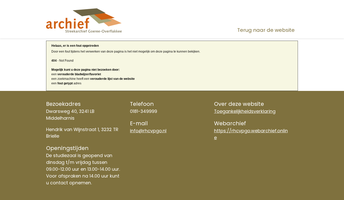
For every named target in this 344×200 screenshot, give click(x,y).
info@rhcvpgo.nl (148, 131)
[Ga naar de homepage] (85, 20)
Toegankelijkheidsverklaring (245, 111)
